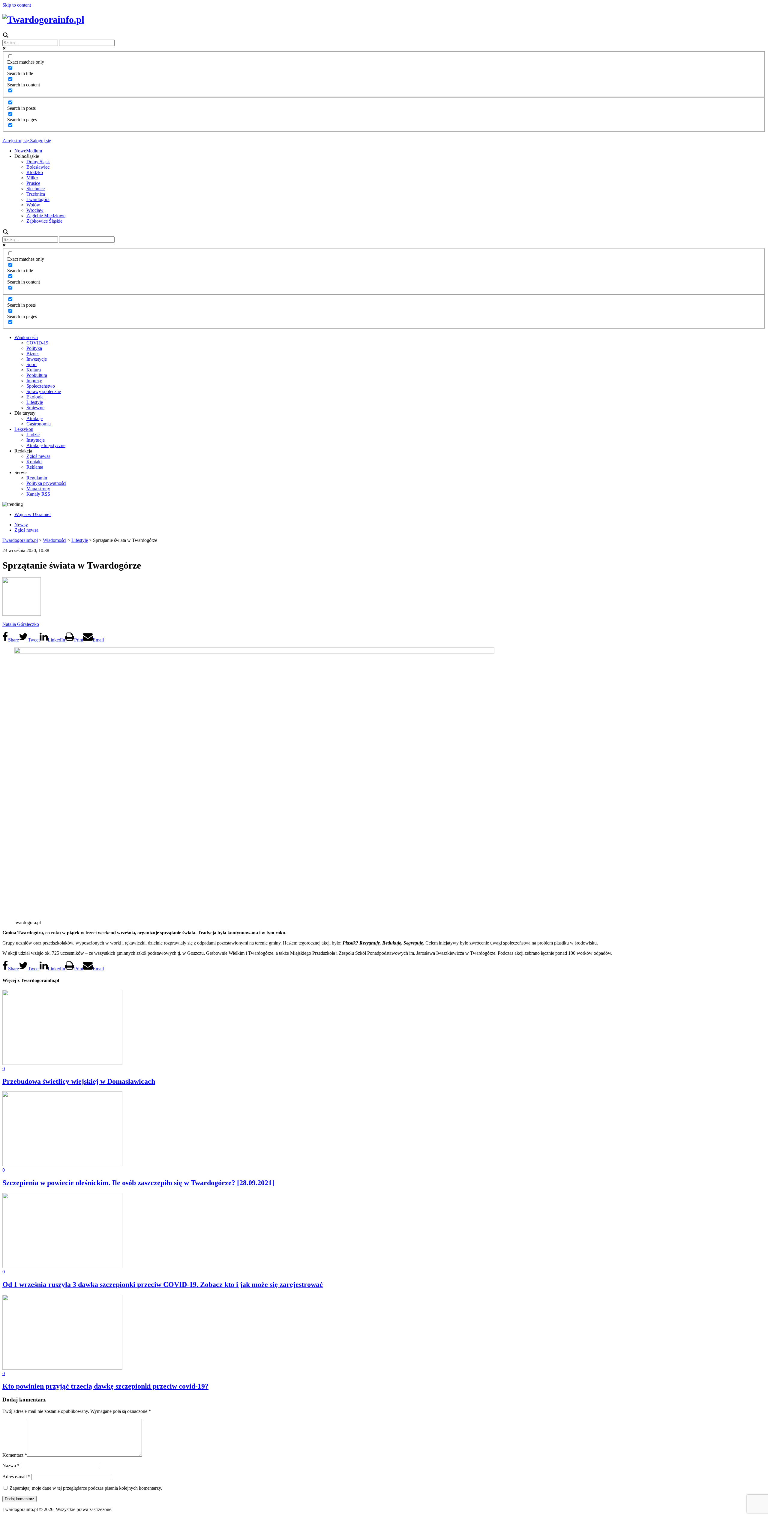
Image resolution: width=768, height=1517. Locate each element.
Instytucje (35, 440)
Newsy (21, 524)
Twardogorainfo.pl (20, 540)
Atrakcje (34, 418)
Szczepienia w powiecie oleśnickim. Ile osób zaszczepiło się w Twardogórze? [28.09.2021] (138, 1183)
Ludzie (33, 434)
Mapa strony (38, 488)
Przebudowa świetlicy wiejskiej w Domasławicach (78, 1081)
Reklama (34, 467)
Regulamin (36, 477)
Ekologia (35, 396)
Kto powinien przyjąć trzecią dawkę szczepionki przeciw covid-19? (105, 1386)
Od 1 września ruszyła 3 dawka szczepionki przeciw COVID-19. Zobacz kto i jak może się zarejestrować (162, 1284)
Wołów (33, 204)
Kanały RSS (38, 494)
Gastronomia (38, 423)
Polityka (34, 348)
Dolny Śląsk (38, 161)
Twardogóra (38, 199)
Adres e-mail (16, 1476)
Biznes (32, 353)
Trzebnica (35, 194)
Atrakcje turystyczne (45, 445)
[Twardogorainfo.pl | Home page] (43, 19)
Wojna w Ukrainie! (32, 514)
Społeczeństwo (40, 386)
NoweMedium (28, 150)
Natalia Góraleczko (20, 624)
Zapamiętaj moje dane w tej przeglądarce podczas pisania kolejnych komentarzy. (86, 1488)
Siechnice (35, 188)
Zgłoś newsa (38, 456)
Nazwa (11, 1465)
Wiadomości (26, 337)
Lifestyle (34, 402)
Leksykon (23, 429)
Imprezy (34, 380)
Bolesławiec (38, 167)
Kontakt (34, 461)
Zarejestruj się (15, 140)
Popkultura (36, 375)
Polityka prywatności (46, 483)
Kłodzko (34, 172)
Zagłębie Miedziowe (45, 215)
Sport (31, 364)
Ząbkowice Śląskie (44, 221)
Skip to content (16, 5)
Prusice (33, 183)
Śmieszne (35, 407)
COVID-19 (37, 342)
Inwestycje (36, 359)
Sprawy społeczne (43, 391)
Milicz (32, 177)
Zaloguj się (40, 140)
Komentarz (14, 1455)
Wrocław (35, 210)
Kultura (33, 369)
